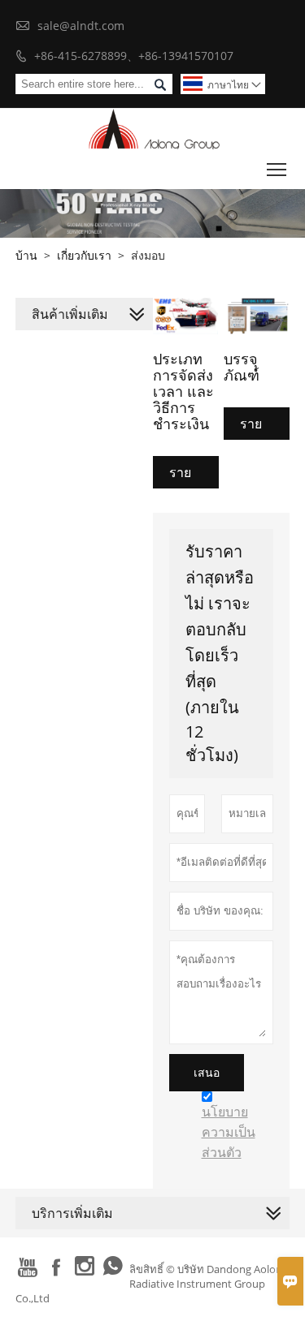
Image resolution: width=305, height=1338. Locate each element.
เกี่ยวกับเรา (84, 255)
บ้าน (26, 255)
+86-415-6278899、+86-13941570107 (133, 55)
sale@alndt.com (80, 25)
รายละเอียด (190, 475)
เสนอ (207, 1072)
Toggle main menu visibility (277, 169)
